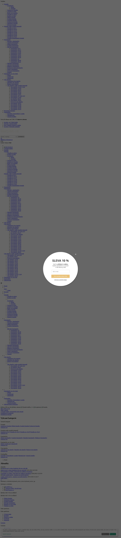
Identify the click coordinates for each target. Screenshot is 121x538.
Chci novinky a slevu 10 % (60, 276)
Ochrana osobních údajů (60, 280)
